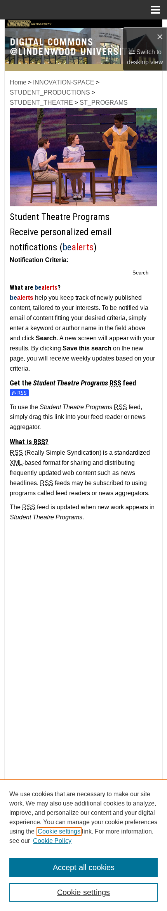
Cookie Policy (52, 840)
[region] (83, 845)
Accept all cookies (84, 867)
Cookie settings (59, 831)
